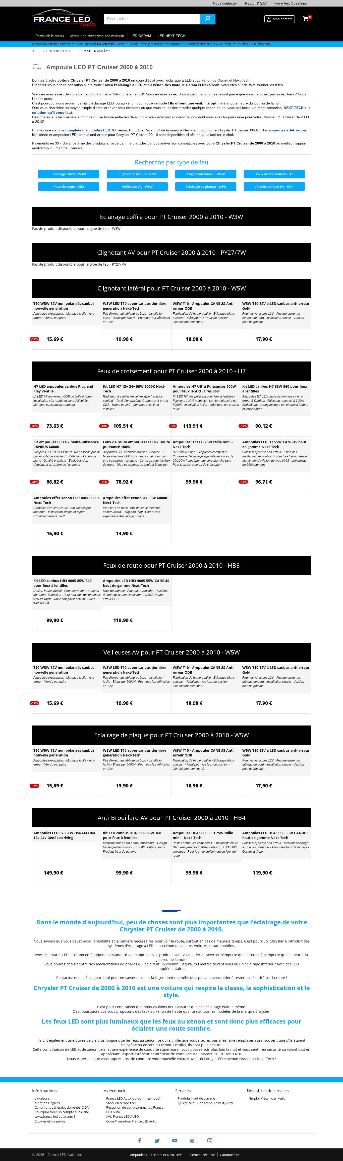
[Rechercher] (207, 19)
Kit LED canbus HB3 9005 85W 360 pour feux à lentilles (62, 583)
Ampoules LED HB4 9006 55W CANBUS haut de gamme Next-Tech (275, 835)
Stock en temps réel (121, 1103)
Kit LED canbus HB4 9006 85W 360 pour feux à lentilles (132, 835)
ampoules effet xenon (287, 130)
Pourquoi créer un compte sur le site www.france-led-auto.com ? (62, 1114)
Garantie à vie (230, 1154)
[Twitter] (157, 1141)
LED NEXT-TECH (171, 36)
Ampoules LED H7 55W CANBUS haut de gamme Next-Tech (274, 444)
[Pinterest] (192, 1141)
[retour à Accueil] (33, 51)
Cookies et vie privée (50, 1121)
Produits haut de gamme (196, 1098)
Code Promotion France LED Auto (131, 1121)
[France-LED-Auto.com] (64, 19)
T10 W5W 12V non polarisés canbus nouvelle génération (63, 306)
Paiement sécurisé (201, 1154)
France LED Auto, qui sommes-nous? (133, 1098)
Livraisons (42, 1098)
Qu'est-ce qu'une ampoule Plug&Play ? (206, 1103)
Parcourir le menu (49, 36)
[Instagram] (206, 1141)
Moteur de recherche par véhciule (97, 36)
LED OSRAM (141, 36)
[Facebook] (139, 1141)
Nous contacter (225, 3)
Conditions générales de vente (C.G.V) (62, 1107)
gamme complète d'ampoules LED (81, 130)
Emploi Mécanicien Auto (267, 1098)
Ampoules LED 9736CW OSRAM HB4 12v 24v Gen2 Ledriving (64, 835)
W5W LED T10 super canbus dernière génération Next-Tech (134, 306)
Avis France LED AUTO (122, 1116)
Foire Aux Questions (291, 3)
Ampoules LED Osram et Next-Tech (156, 1154)
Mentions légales (47, 1103)
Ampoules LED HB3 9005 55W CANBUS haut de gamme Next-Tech (136, 583)
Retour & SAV (256, 3)
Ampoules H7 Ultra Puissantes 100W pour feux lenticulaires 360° (204, 388)
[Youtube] (175, 1141)
